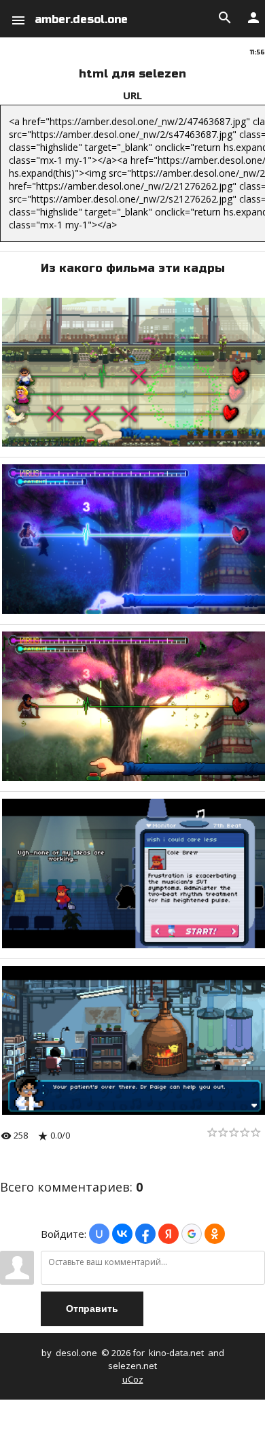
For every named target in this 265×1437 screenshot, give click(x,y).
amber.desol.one (81, 19)
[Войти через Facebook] (145, 1234)
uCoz (132, 1379)
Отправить (92, 1308)
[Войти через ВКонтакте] (122, 1234)
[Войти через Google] (191, 1234)
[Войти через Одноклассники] (215, 1234)
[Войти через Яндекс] (168, 1234)
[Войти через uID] (99, 1234)
